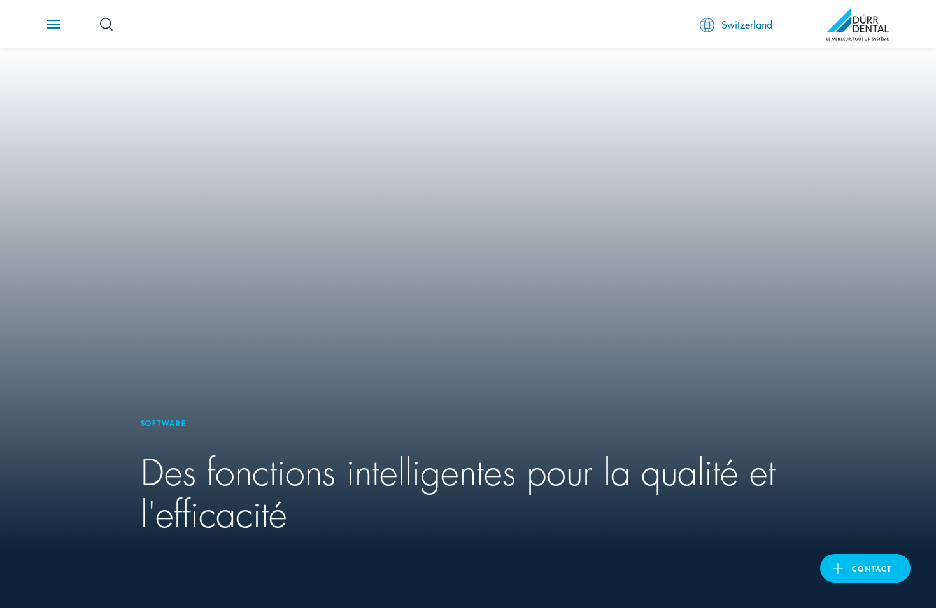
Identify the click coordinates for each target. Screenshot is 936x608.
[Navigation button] (53, 24)
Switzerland (746, 24)
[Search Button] (106, 24)
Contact (871, 568)
